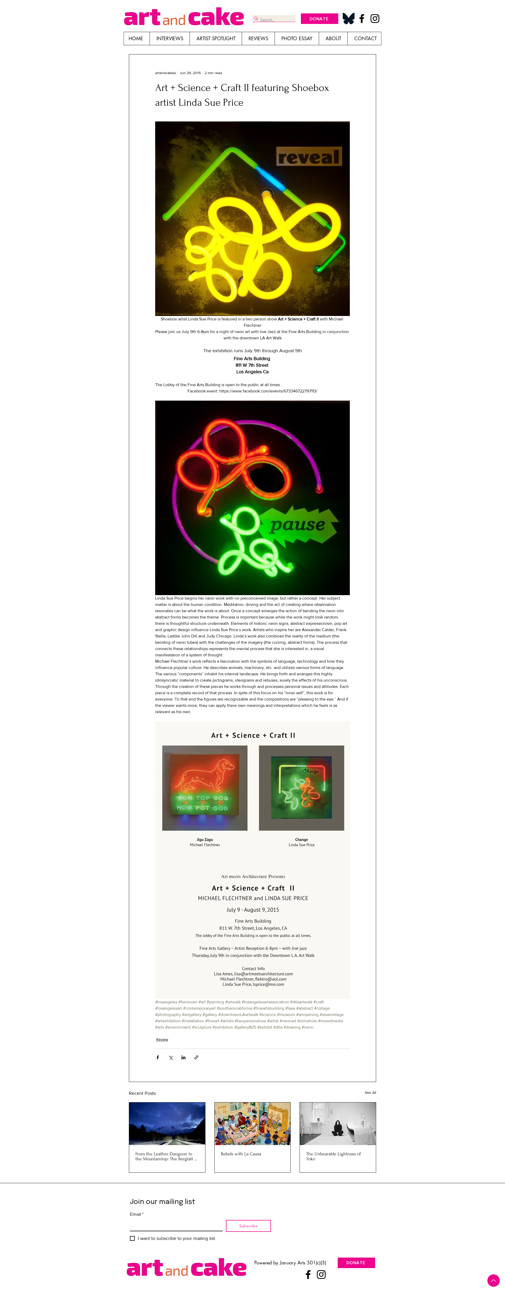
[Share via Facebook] (157, 1057)
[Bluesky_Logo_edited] (349, 18)
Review (162, 1039)
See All (370, 1092)
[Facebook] (362, 18)
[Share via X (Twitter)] (170, 1057)
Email (137, 1214)
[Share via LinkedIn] (183, 1057)
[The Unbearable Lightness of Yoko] (338, 1123)
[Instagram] (375, 18)
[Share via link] (196, 1057)
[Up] (493, 1280)
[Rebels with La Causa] (253, 1123)
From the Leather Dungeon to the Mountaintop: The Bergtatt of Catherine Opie (166, 1156)
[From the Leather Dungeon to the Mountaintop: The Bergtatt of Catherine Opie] (167, 1123)
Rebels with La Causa (241, 1153)
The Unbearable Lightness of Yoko (333, 1156)
